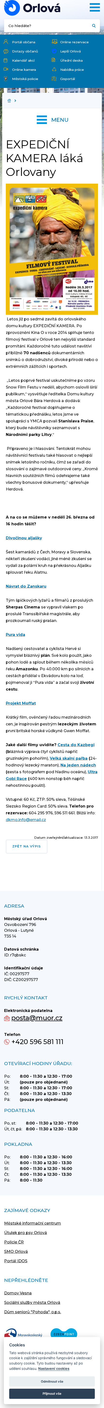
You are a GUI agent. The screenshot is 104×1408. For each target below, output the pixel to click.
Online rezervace (74, 42)
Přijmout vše (52, 1393)
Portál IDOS (15, 1261)
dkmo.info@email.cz (26, 819)
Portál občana (23, 42)
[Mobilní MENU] (95, 7)
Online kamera (24, 70)
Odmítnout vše (52, 1381)
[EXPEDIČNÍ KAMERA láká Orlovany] (32, 8)
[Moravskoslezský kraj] (23, 1334)
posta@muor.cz (36, 1018)
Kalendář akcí (23, 60)
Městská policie (25, 79)
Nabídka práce (72, 70)
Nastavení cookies (53, 1368)
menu (59, 119)
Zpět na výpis (26, 846)
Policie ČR (14, 1242)
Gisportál (67, 79)
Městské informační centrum (32, 1223)
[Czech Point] (64, 1334)
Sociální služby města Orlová (32, 1302)
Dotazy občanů (25, 51)
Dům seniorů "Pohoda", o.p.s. (32, 1312)
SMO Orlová (16, 1251)
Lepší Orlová (70, 51)
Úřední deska (71, 60)
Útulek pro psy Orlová (25, 1232)
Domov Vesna (18, 1293)
